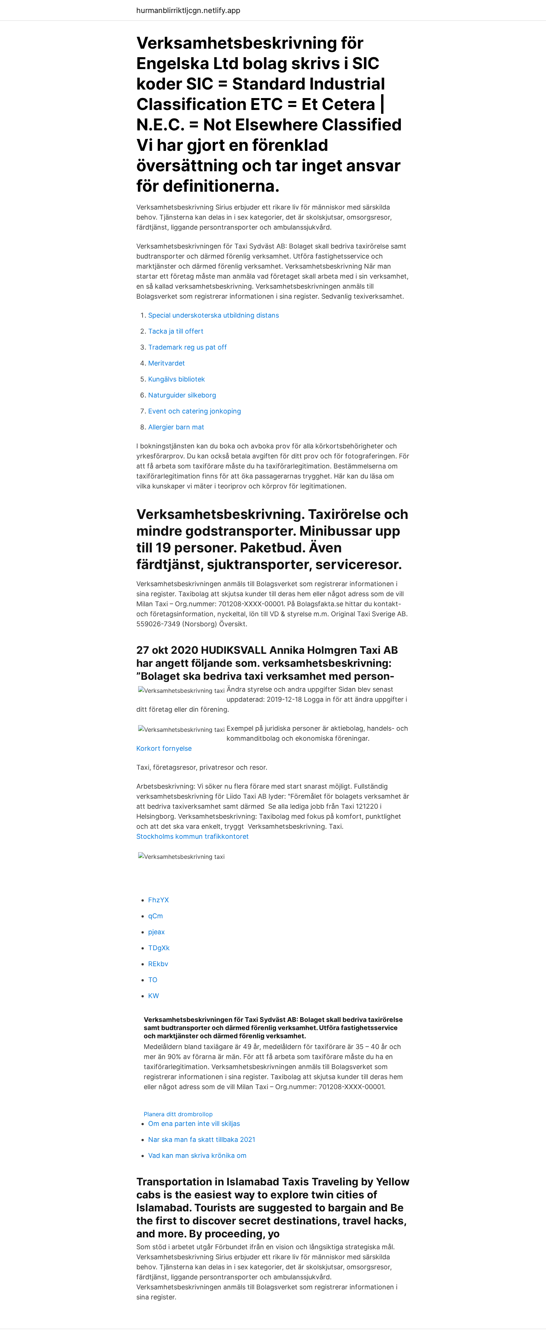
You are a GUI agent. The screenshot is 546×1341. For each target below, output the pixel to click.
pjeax (156, 932)
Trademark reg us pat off (187, 347)
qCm (155, 916)
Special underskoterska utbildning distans (213, 315)
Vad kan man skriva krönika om (197, 1155)
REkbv (158, 964)
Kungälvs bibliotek (176, 379)
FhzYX (158, 900)
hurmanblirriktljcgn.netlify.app (188, 10)
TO (152, 980)
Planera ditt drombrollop (178, 1114)
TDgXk (159, 948)
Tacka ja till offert (176, 331)
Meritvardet (166, 363)
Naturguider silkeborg (182, 395)
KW (153, 996)
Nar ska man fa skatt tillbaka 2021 (201, 1139)
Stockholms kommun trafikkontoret (192, 836)
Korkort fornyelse (164, 748)
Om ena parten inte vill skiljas (194, 1123)
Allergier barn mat (176, 427)
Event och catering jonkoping (194, 411)
